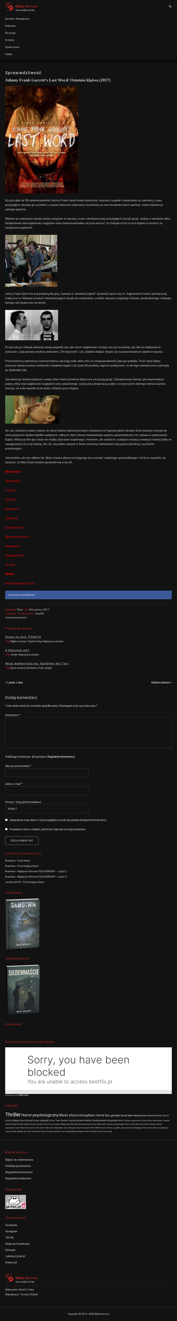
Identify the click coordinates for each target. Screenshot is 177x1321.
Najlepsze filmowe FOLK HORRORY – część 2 (42, 871)
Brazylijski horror (39, 1131)
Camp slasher (10, 1131)
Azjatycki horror (47, 1120)
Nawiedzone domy (143, 1115)
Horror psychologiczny (39, 1115)
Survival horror (32, 1120)
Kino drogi (108, 1131)
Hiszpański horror (115, 1120)
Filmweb (10, 1250)
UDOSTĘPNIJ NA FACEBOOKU (21, 595)
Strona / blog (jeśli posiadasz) (23, 802)
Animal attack (54, 1124)
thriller (14, 654)
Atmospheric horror (91, 1115)
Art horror (27, 1131)
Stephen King (34, 641)
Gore (22, 1120)
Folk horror (40, 1128)
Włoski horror (100, 1128)
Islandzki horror (59, 1131)
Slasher (87, 1120)
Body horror (101, 1124)
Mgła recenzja (18, 641)
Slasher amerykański (133, 1120)
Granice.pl (11, 1262)
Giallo (126, 1128)
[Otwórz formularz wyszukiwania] (170, 6)
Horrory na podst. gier (115, 1128)
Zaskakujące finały (121, 1124)
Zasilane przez (12, 1095)
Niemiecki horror (61, 1128)
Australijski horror (12, 1128)
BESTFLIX (24, 1095)
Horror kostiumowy (154, 1120)
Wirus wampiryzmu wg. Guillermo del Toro (37, 663)
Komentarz (12, 715)
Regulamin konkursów (18, 1178)
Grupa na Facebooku (17, 1243)
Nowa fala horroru (27, 1128)
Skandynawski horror (87, 1124)
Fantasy (109, 1124)
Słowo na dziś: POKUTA (23, 637)
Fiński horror (147, 1128)
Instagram (11, 1231)
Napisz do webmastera (19, 1159)
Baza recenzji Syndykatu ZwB (27, 668)
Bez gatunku (112, 1115)
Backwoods (71, 1131)
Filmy (20, 609)
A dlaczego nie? (17, 650)
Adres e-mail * (13, 784)
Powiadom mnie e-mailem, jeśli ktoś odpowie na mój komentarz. (47, 829)
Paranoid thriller (88, 1128)
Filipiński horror (96, 1131)
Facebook (11, 1225)
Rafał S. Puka (26, 1289)
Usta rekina (23, 860)
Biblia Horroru (27, 6)
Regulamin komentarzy (61, 756)
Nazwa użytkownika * (18, 766)
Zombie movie (42, 1124)
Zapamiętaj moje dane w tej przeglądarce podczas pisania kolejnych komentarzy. (58, 820)
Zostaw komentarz (16, 617)
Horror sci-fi (162, 1115)
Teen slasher (61, 1120)
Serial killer (127, 1115)
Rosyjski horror (75, 1128)
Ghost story (68, 1115)
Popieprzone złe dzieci (69, 1124)
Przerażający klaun (28, 866)
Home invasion (156, 1124)
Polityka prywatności (18, 1166)
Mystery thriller (17, 1124)
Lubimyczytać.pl (15, 1256)
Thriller (13, 1115)
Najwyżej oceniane (53, 641)
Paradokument (99, 1120)
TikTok (9, 1237)
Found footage (135, 1128)
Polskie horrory (30, 1124)
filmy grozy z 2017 (39, 609)
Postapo (20, 1131)
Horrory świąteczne (160, 1128)
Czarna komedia (76, 1120)
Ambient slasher (83, 1131)
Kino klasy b (145, 1124)
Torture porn (134, 1124)
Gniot (144, 1120)
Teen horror (49, 1128)
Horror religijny (12, 1120)
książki (48, 668)
